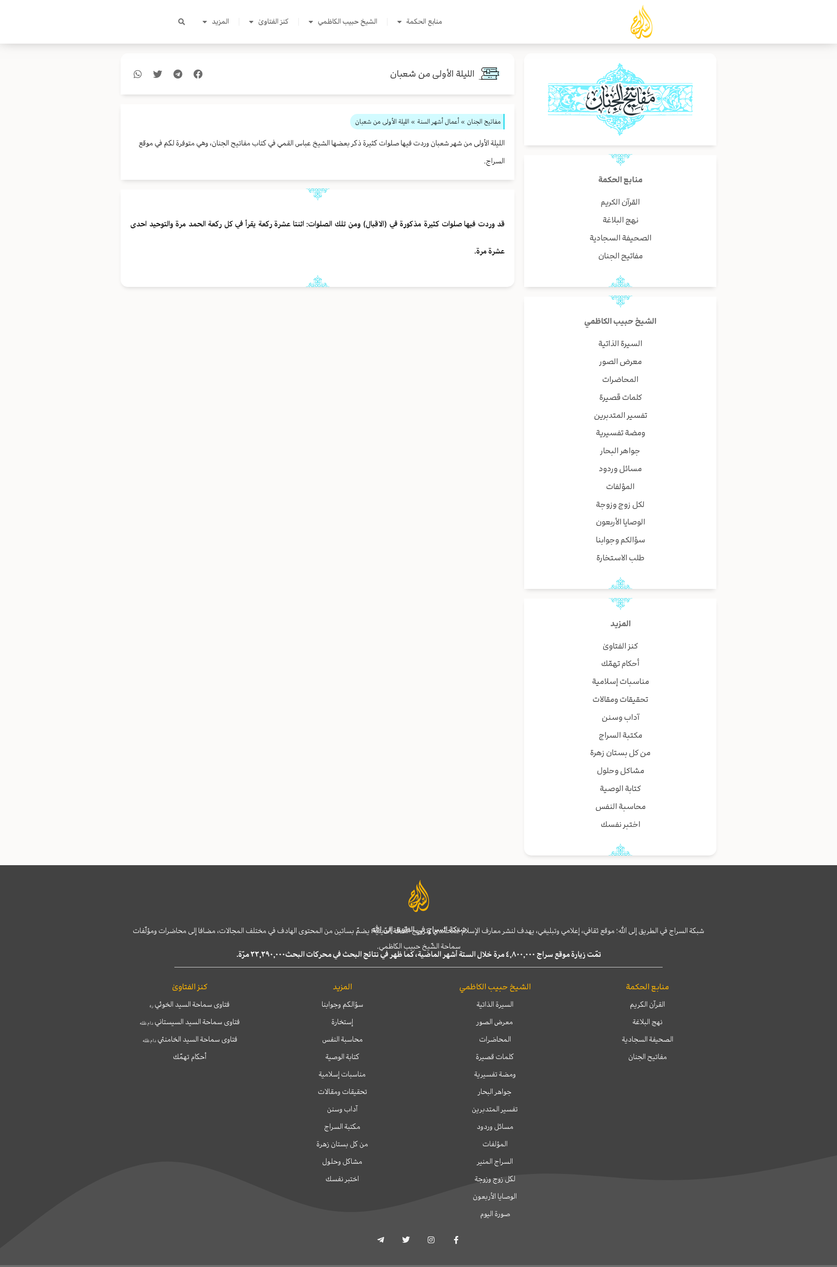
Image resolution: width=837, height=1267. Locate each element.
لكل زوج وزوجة (495, 1179)
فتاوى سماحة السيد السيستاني (190, 1022)
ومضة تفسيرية (495, 1074)
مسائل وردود (495, 1126)
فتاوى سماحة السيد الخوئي (190, 1004)
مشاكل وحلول (342, 1161)
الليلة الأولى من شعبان (432, 73)
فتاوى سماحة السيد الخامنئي (189, 1039)
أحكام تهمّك (189, 1056)
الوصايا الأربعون (495, 1196)
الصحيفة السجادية (647, 1039)
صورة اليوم (495, 1214)
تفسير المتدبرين (495, 1109)
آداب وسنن (342, 1109)
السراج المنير (495, 1161)
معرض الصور (495, 1022)
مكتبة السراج (342, 1126)
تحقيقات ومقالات (342, 1091)
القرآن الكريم (647, 1004)
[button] (181, 22)
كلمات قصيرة (495, 1056)
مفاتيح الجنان (647, 1056)
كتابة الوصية (342, 1056)
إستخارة (342, 1022)
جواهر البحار (495, 1091)
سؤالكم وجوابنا (342, 1004)
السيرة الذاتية (495, 1004)
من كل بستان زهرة (342, 1144)
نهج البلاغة (648, 1022)
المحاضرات (495, 1039)
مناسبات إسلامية (342, 1074)
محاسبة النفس (342, 1039)
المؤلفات (495, 1144)
